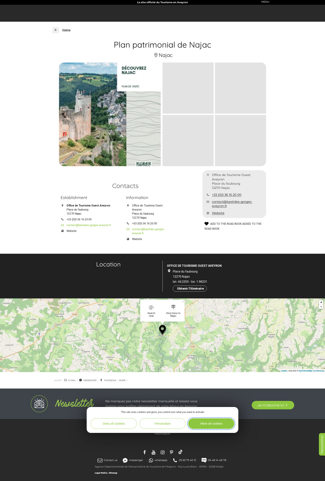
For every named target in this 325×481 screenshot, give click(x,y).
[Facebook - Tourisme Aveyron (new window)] (144, 452)
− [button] (321, 306)
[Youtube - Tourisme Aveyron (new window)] (153, 452)
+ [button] (321, 302)
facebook (110, 380)
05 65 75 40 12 (187, 460)
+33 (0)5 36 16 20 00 (226, 195)
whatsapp (161, 460)
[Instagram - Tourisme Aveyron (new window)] (162, 452)
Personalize (162, 423)
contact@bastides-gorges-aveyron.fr (232, 204)
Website (218, 213)
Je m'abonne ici (270, 405)
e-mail (72, 380)
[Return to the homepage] (55, 30)
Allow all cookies (211, 423)
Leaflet (284, 370)
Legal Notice (101, 473)
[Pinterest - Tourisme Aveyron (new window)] (171, 452)
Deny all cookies (114, 423)
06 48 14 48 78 (217, 460)
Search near (151, 314)
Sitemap (113, 473)
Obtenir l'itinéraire (190, 288)
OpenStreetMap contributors (311, 370)
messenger (89, 380)
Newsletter (322, 444)
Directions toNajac (173, 314)
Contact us (110, 460)
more (122, 380)
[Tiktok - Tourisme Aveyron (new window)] (180, 452)
